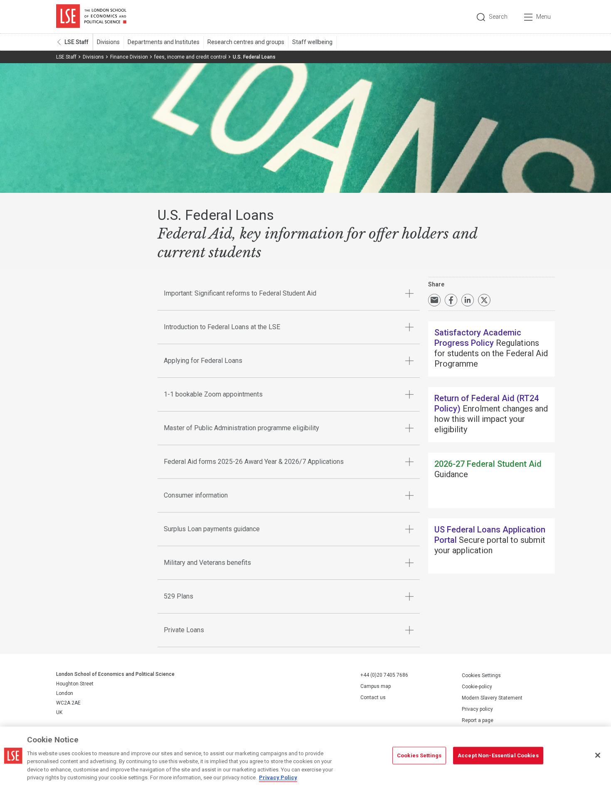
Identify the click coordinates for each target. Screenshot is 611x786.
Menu (543, 16)
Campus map (375, 686)
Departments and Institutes (164, 42)
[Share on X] (484, 300)
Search (498, 16)
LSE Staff (76, 42)
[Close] (598, 755)
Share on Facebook (451, 300)
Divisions (108, 42)
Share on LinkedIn (467, 300)
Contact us (373, 697)
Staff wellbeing (312, 42)
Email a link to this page (434, 300)
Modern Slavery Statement (492, 698)
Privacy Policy (278, 777)
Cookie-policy (477, 687)
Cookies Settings (481, 675)
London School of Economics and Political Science (91, 16)
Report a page (477, 720)
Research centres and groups (245, 42)
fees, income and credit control (190, 57)
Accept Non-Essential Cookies (498, 755)
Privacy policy (477, 709)
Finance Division (129, 57)
